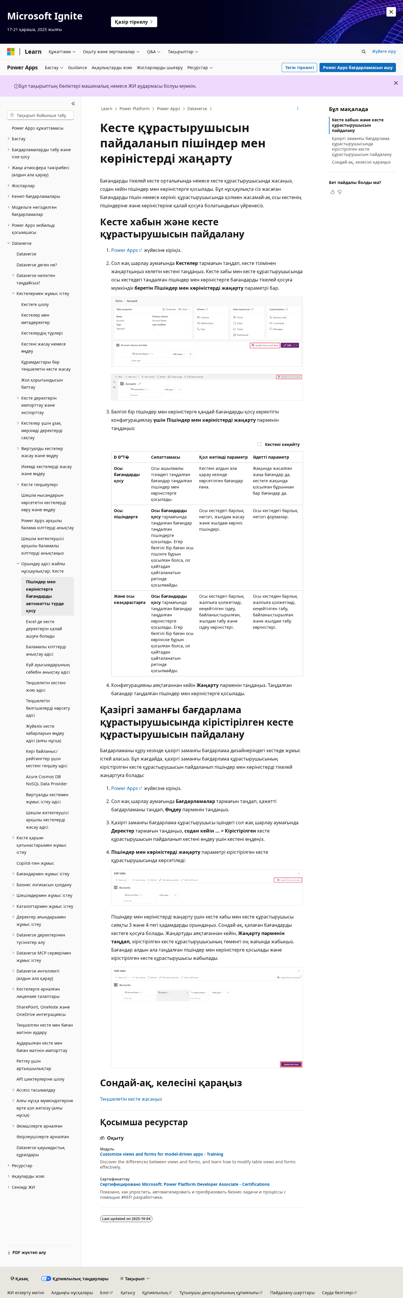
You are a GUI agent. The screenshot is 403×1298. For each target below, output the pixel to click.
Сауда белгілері (337, 1292)
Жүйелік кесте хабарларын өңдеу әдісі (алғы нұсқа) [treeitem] (45, 733)
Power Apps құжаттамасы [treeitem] (37, 128)
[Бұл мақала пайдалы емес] (339, 192)
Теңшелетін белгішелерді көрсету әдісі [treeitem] (48, 708)
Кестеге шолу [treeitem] (35, 304)
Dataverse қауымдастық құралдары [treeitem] (41, 1151)
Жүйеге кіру (384, 51)
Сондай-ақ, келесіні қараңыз (361, 162)
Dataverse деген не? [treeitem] (37, 265)
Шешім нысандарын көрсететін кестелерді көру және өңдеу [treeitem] (43, 502)
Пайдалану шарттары (292, 1292)
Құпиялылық (155, 1292)
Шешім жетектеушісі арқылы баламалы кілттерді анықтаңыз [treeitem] (42, 546)
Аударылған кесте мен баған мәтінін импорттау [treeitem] (42, 1046)
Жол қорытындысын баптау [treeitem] (42, 383)
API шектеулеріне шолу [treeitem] (40, 1079)
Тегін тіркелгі (299, 67)
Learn (106, 108)
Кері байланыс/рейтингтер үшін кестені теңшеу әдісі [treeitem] (47, 758)
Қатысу (128, 1292)
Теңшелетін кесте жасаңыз (131, 1099)
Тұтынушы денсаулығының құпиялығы (219, 1292)
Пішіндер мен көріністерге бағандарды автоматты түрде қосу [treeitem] (45, 596)
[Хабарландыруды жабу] (391, 12)
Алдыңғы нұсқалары (72, 1292)
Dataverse (197, 108)
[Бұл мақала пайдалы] (332, 192)
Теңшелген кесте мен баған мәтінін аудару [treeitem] (45, 1028)
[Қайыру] (73, 103)
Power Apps (168, 108)
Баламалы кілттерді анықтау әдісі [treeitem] (46, 650)
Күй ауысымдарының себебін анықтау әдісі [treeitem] (48, 668)
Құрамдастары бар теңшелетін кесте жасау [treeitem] (46, 365)
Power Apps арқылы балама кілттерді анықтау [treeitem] (47, 524)
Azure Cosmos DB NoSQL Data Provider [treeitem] (46, 780)
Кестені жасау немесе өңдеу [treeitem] (43, 347)
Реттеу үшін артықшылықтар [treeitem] (34, 1064)
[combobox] (40, 115)
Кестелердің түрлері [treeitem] (42, 333)
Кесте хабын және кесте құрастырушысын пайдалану (358, 125)
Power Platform (134, 108)
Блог (104, 1292)
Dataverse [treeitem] (26, 254)
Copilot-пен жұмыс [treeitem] (35, 863)
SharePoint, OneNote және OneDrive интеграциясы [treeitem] (43, 1010)
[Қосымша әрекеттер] (298, 109)
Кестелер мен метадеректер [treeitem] (35, 318)
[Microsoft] (11, 52)
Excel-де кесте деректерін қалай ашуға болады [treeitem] (44, 629)
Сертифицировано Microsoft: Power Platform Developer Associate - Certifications (185, 1184)
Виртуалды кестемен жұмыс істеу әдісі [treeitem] (47, 798)
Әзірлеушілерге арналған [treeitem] (43, 1136)
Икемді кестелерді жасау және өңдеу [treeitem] (46, 470)
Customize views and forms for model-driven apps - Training (161, 1154)
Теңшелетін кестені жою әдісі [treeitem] (46, 686)
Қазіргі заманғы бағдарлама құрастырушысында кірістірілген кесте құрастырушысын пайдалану (361, 146)
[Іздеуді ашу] (364, 51)
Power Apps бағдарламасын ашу (358, 67)
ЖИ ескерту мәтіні (25, 1292)
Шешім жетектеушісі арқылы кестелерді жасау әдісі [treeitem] (47, 820)
